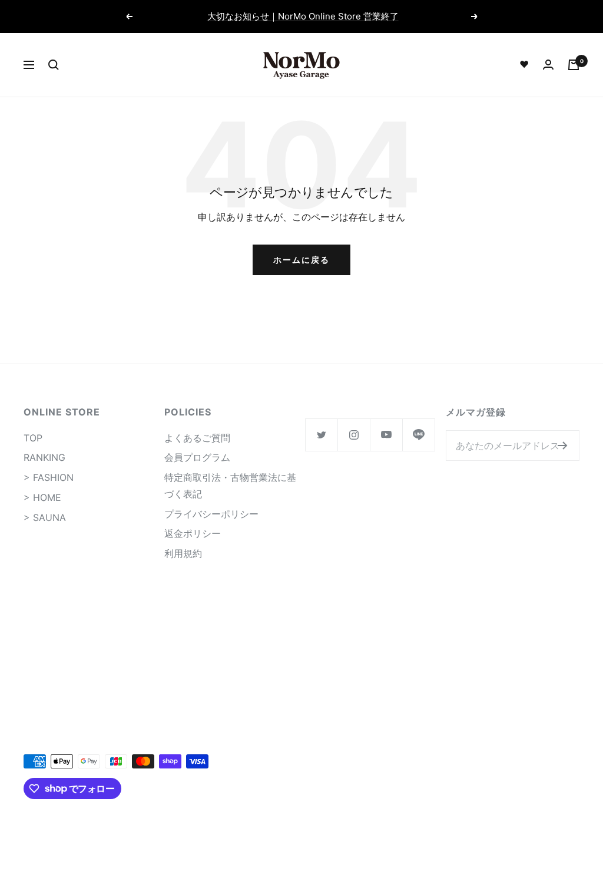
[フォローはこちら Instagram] (353, 434)
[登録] (563, 445)
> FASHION (49, 477)
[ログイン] (548, 65)
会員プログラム (197, 457)
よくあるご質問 (197, 438)
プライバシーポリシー (211, 514)
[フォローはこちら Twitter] (321, 434)
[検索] (53, 65)
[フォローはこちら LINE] (418, 434)
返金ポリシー (192, 533)
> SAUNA (45, 517)
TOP (33, 438)
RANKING (44, 457)
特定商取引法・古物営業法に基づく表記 (230, 485)
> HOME (42, 497)
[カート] (573, 65)
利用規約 (183, 553)
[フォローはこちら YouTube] (386, 434)
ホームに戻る (301, 260)
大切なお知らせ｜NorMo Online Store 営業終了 (303, 16)
